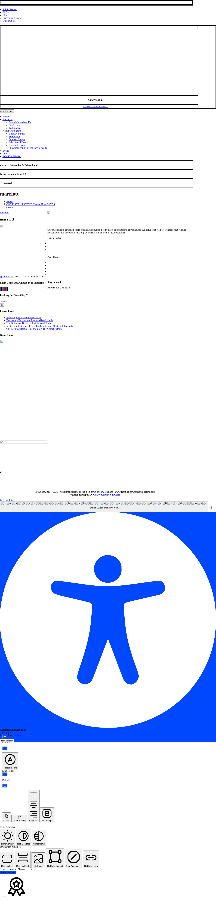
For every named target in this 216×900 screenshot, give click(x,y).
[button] (210, 507)
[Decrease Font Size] (4, 748)
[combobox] (104, 507)
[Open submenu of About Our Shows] (22, 131)
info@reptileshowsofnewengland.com (22, 472)
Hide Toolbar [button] (7, 741)
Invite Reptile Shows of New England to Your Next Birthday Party (39, 326)
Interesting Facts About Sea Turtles (23, 317)
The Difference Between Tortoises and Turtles (29, 323)
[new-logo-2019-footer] (69, 213)
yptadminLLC (7, 276)
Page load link (7, 500)
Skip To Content (8, 869)
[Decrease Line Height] (4, 785)
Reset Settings (8, 872)
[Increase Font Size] (4, 737)
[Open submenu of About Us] (13, 120)
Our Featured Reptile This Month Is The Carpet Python (34, 329)
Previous (4, 212)
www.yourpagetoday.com (106, 494)
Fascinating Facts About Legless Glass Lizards (29, 320)
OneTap (17, 735)
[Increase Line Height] (4, 774)
